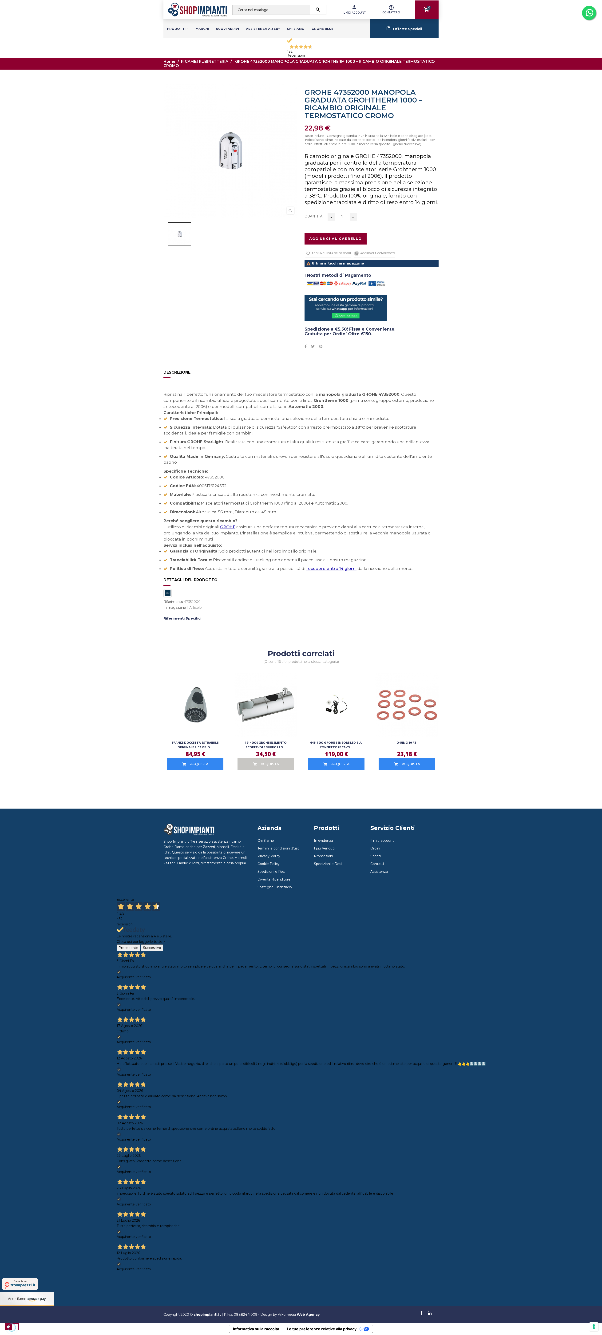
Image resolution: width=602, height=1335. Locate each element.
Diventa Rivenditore (273, 879)
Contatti (377, 864)
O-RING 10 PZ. (406, 742)
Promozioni (323, 856)
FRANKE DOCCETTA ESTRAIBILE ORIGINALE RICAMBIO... (195, 744)
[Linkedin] (430, 1313)
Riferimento (173, 602)
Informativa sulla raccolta (256, 1329)
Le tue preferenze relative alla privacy (321, 1329)
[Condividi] (306, 346)
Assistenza (379, 871)
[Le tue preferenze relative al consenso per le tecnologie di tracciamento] (593, 1326)
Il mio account (382, 840)
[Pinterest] (320, 346)
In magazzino (174, 608)
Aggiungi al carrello (335, 239)
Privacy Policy (268, 856)
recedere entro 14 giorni (331, 568)
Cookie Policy (268, 864)
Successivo (152, 948)
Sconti (375, 856)
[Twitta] (313, 346)
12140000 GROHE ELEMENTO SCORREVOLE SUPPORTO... (266, 744)
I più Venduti (324, 848)
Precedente (128, 948)
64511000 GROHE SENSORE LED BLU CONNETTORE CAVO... (336, 744)
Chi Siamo (265, 840)
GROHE (227, 527)
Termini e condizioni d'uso (278, 848)
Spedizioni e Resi (271, 871)
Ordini (375, 848)
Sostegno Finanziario (274, 887)
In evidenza (323, 840)
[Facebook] (421, 1313)
